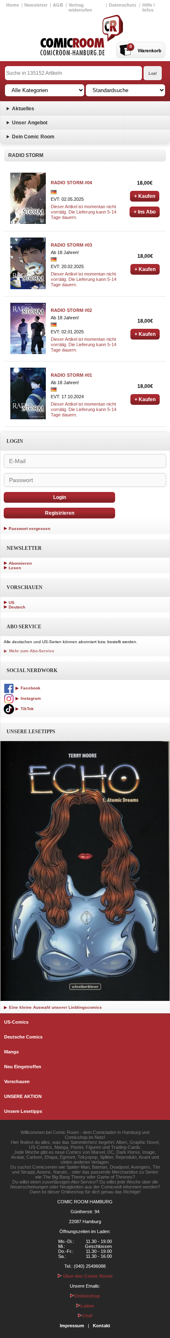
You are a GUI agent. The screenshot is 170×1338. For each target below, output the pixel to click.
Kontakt (101, 1325)
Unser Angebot (29, 123)
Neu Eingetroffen (22, 1066)
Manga (11, 1051)
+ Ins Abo (145, 212)
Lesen (15, 568)
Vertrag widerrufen (80, 7)
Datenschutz (123, 4)
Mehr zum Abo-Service (31, 651)
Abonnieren (20, 563)
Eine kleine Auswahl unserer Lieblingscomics (55, 1007)
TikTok (26, 708)
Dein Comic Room (33, 137)
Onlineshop (87, 1295)
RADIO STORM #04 (71, 182)
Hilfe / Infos (148, 7)
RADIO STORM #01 (71, 375)
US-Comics (16, 1022)
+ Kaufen (144, 196)
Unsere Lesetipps (23, 1111)
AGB (58, 4)
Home (12, 4)
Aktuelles (23, 109)
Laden (87, 1305)
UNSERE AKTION (23, 1096)
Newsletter (35, 4)
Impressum (72, 1325)
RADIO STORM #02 (71, 310)
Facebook (29, 688)
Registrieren (59, 513)
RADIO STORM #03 (71, 244)
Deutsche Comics (23, 1036)
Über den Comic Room (87, 1276)
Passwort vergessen (29, 528)
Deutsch (17, 607)
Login (59, 497)
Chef (87, 1315)
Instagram (30, 698)
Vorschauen (17, 1081)
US (11, 602)
